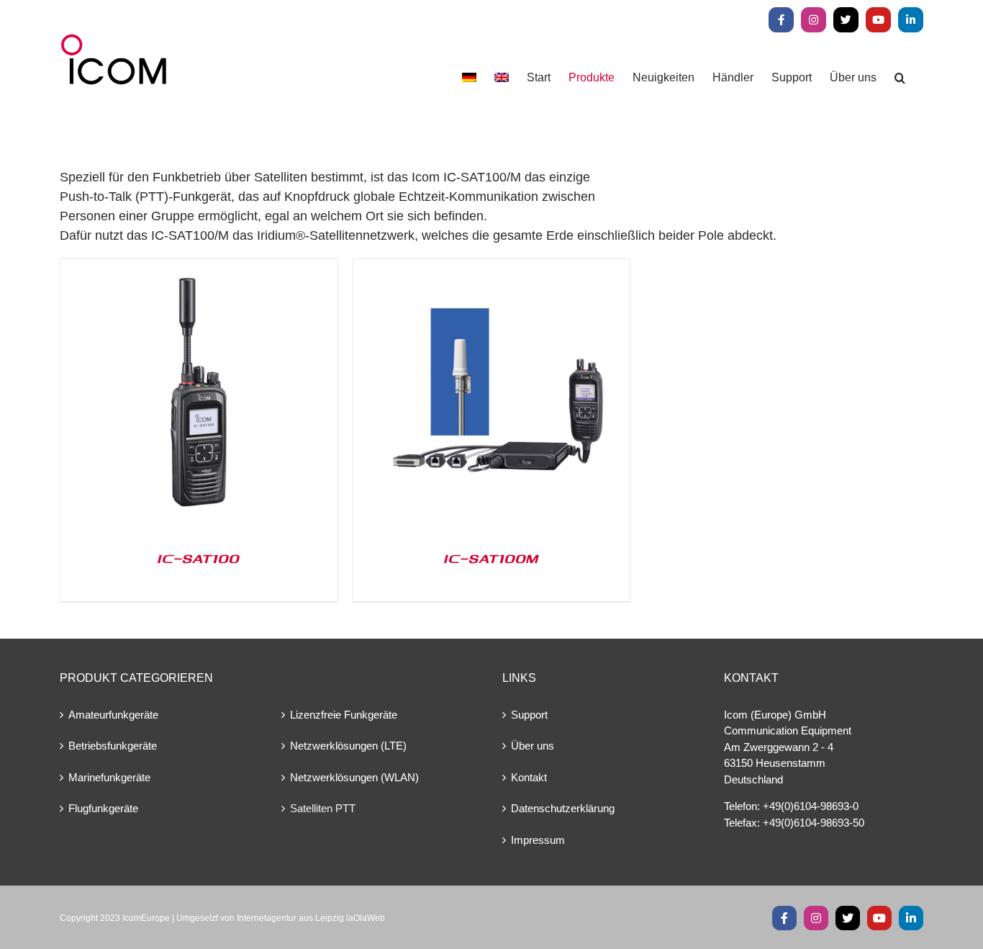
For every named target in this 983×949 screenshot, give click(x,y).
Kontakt (529, 777)
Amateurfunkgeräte (113, 715)
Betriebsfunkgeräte (112, 745)
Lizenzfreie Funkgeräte (343, 715)
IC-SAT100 (199, 558)
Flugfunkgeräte (103, 808)
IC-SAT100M (491, 558)
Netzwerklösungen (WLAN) (354, 777)
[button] (899, 77)
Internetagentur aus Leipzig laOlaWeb (311, 918)
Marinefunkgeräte (109, 777)
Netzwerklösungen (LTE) (348, 745)
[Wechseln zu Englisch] (501, 77)
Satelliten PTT (322, 808)
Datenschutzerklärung (563, 808)
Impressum (538, 840)
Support (529, 715)
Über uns (532, 745)
